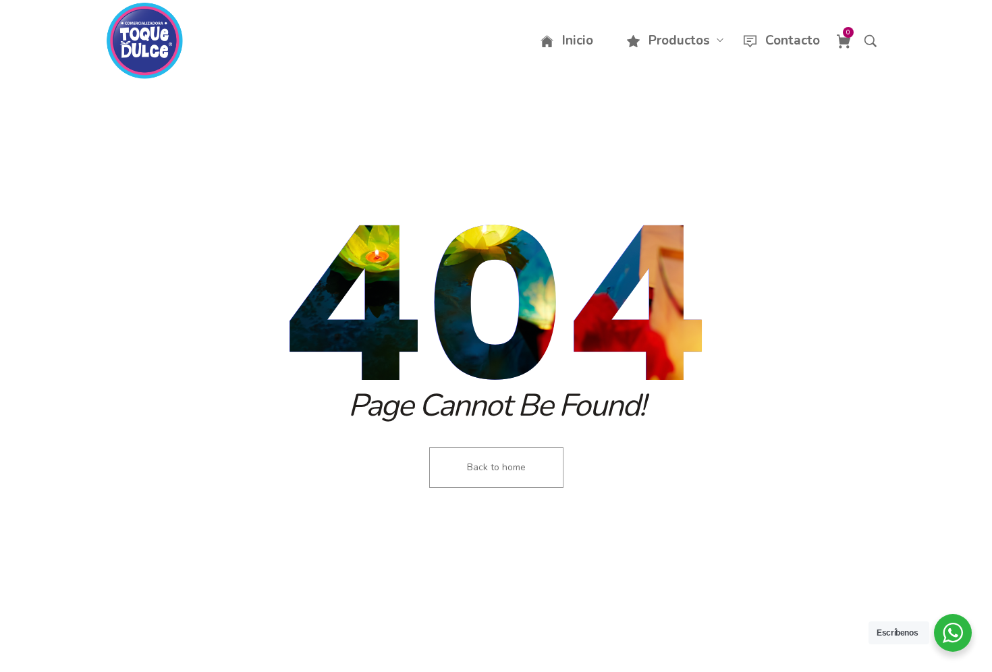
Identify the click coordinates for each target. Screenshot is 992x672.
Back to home (496, 467)
